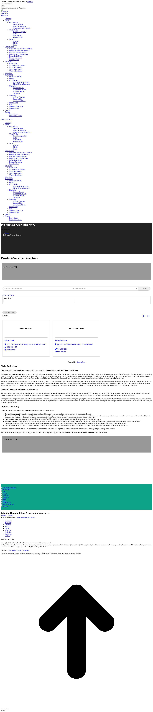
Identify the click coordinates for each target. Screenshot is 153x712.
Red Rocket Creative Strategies (19, 550)
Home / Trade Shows (9, 312)
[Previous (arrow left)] (1, 710)
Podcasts (30, 2)
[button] (144, 316)
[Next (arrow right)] (4, 710)
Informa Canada (9, 340)
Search (145, 288)
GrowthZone (81, 362)
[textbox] (4, 300)
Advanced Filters (8, 295)
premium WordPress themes (26, 517)
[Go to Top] (76, 706)
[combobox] (105, 289)
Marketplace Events (61, 340)
